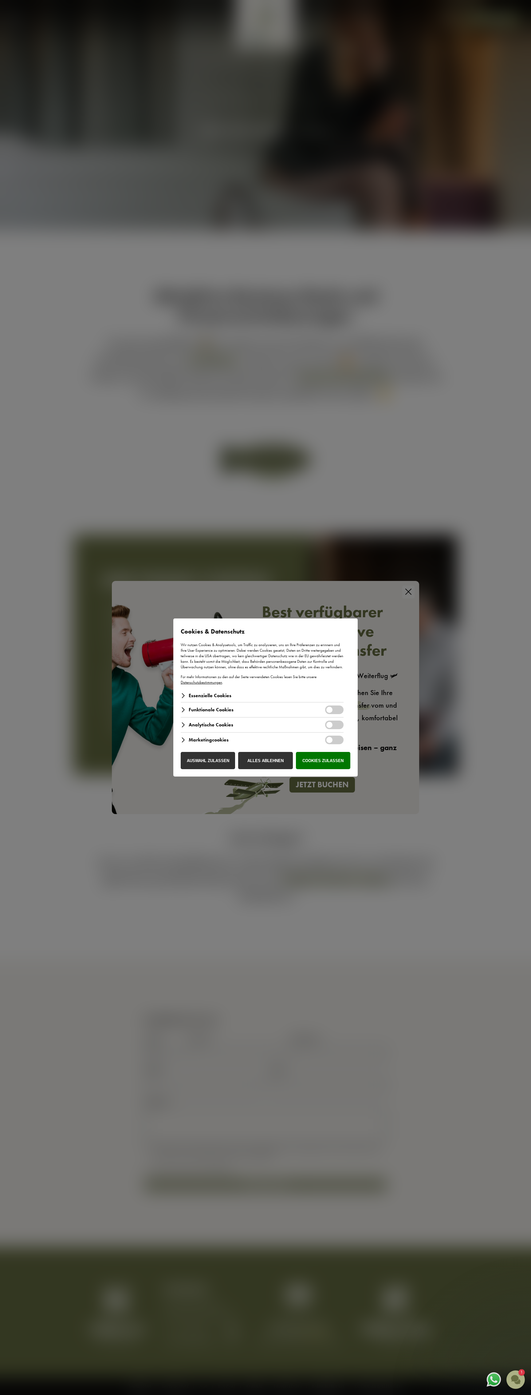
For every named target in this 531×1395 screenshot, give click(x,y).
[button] (479, 1337)
